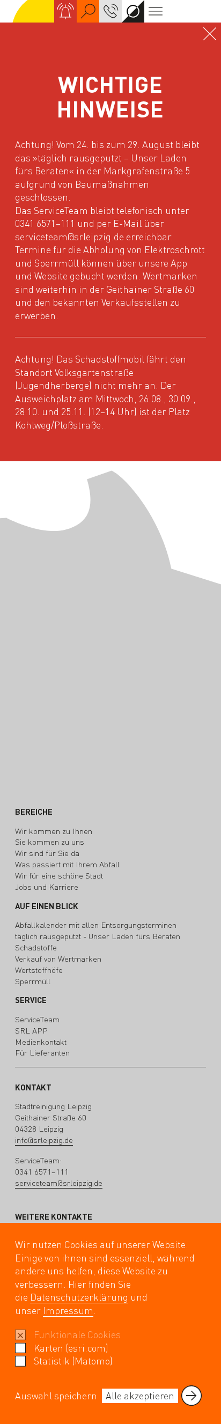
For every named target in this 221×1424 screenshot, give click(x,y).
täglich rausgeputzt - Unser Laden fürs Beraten (97, 936)
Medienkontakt (41, 1042)
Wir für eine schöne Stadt (59, 875)
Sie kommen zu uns (49, 842)
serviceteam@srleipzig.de (58, 1183)
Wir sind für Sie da (47, 853)
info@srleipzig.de (44, 1140)
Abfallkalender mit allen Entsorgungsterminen (95, 925)
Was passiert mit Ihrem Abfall (67, 864)
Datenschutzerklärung (79, 1297)
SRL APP (31, 1030)
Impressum (68, 1310)
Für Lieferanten (42, 1052)
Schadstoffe (36, 947)
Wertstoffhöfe (39, 970)
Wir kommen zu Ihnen (53, 831)
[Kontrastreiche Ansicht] (133, 11)
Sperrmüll (32, 981)
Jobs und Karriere (46, 887)
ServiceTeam (37, 1019)
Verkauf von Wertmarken (58, 959)
